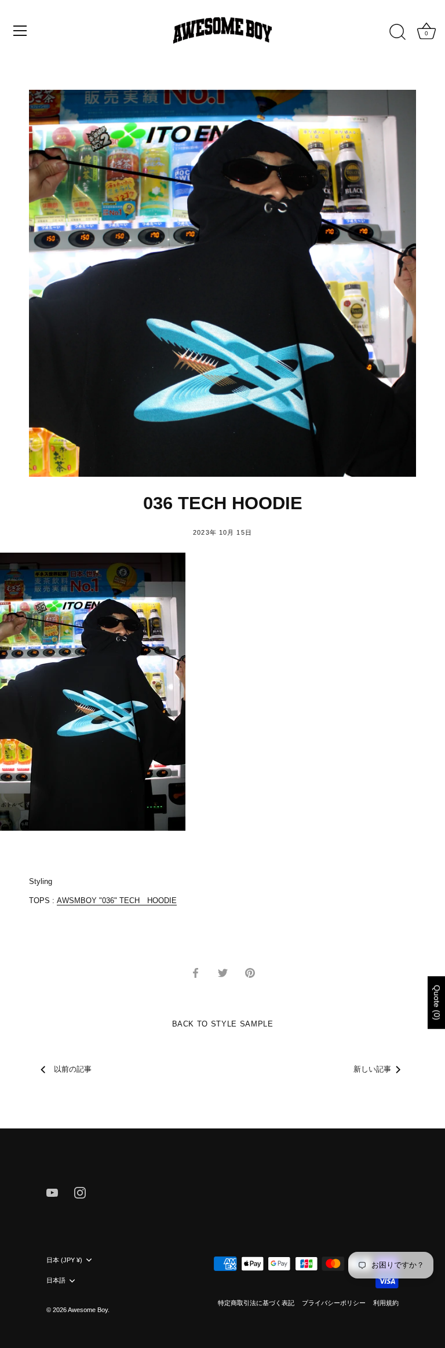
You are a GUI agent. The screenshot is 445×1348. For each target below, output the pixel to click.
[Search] (397, 32)
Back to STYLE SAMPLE (222, 1024)
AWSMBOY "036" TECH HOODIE (117, 900)
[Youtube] (52, 1192)
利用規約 (386, 1302)
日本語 (55, 1280)
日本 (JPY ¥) (64, 1259)
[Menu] (20, 30)
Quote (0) (437, 1002)
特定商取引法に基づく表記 (256, 1302)
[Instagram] (80, 1192)
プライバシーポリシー (334, 1302)
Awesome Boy (88, 1309)
